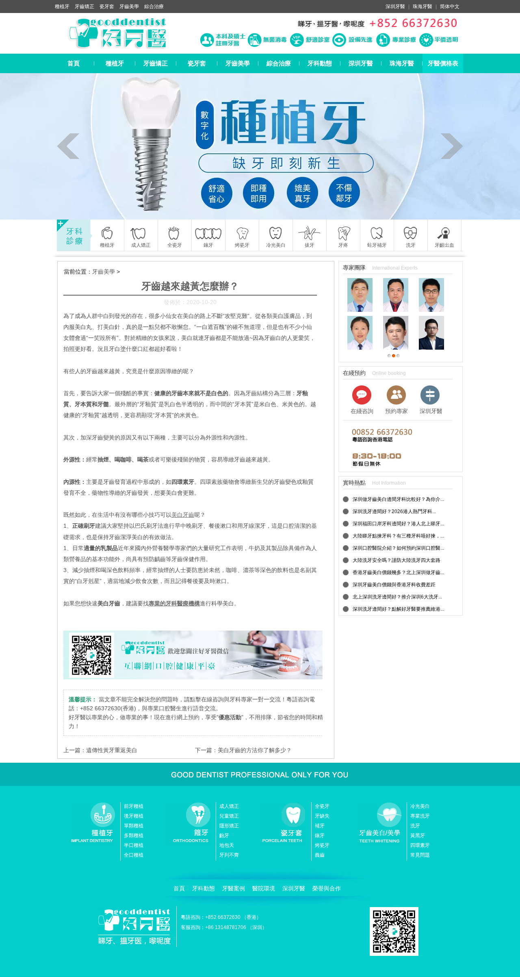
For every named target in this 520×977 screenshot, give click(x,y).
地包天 (226, 845)
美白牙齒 (182, 514)
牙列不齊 (229, 855)
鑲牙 (320, 835)
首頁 (73, 63)
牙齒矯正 (84, 6)
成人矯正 (229, 806)
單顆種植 (133, 826)
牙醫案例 (233, 888)
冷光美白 (420, 806)
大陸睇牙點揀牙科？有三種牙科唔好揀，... (398, 536)
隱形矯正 (229, 826)
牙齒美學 (129, 6)
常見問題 (420, 855)
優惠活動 (230, 717)
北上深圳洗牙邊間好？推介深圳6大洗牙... (397, 597)
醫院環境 (263, 888)
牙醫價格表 (443, 63)
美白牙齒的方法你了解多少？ (255, 750)
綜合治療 (154, 6)
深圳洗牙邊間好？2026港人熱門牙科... (394, 511)
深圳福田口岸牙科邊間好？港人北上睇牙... (398, 524)
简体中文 (449, 6)
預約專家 (396, 411)
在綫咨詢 (362, 411)
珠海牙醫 (422, 6)
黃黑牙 (417, 835)
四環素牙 (420, 845)
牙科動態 (320, 63)
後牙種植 (133, 816)
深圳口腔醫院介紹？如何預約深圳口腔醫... (398, 548)
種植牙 (62, 6)
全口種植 (133, 855)
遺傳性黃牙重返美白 (111, 750)
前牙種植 (133, 806)
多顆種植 (133, 835)
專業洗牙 (420, 816)
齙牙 (224, 835)
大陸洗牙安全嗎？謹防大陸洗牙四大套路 (396, 560)
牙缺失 (322, 816)
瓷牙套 (107, 6)
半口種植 (133, 845)
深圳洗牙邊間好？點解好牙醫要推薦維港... (398, 609)
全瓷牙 (322, 806)
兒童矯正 (229, 816)
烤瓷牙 (322, 845)
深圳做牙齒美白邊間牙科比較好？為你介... (398, 499)
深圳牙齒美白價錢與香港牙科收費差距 (394, 585)
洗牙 (415, 826)
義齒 (320, 855)
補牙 (320, 826)
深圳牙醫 (395, 6)
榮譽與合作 (326, 888)
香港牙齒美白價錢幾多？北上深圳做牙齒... (398, 572)
